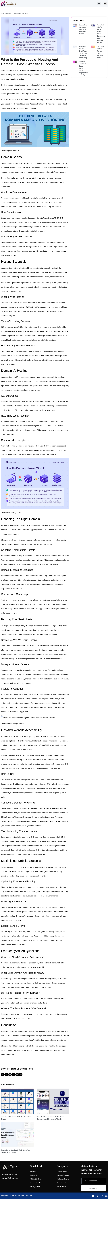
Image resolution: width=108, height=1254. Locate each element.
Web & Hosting (6, 13)
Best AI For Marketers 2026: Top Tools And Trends (83, 29)
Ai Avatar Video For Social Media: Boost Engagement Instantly (83, 68)
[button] (99, 3)
